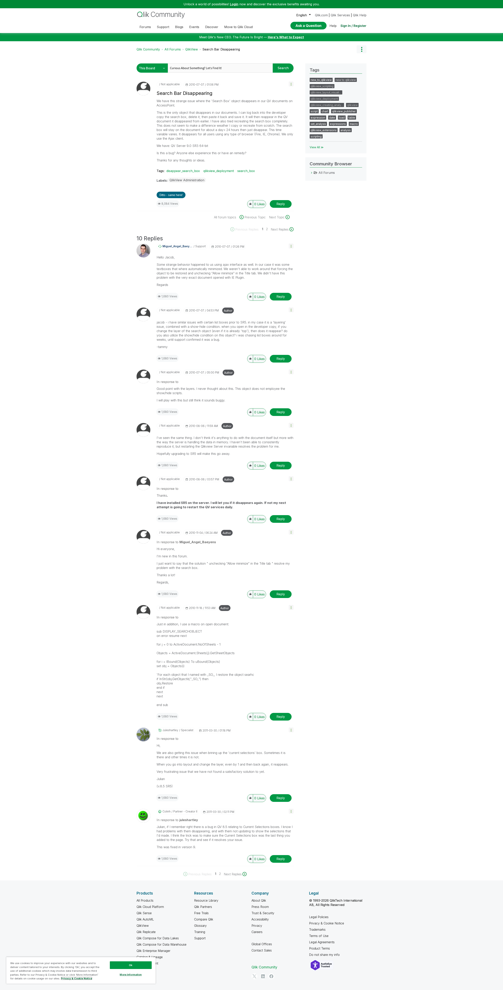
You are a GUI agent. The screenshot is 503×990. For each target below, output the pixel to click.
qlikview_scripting (322, 86)
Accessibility (260, 919)
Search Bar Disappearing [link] (221, 49)
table (352, 117)
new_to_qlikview (321, 80)
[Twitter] (254, 976)
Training (199, 932)
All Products (145, 900)
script (314, 111)
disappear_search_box (183, 171)
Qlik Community (148, 49)
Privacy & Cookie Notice (326, 923)
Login (234, 4)
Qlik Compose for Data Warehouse (161, 944)
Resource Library (206, 900)
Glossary (200, 926)
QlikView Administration (187, 180)
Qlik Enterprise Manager (153, 951)
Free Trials (201, 913)
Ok (130, 965)
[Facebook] (271, 976)
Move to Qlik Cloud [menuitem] (238, 27)
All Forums (172, 49)
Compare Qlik (203, 919)
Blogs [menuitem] (179, 27)
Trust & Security (263, 913)
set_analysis (318, 123)
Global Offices (262, 944)
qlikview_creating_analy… (327, 105)
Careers (257, 932)
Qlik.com (321, 15)
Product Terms (319, 948)
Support (200, 938)
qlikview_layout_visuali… (326, 92)
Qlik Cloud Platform (150, 907)
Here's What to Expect (286, 37)
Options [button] (361, 49)
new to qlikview (346, 80)
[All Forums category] (312, 172)
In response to (167, 382)
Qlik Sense (144, 913)
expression (318, 117)
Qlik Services (340, 15)
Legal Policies (319, 917)
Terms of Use (319, 936)
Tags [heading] (314, 69)
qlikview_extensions (324, 130)
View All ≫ (317, 147)
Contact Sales (262, 950)
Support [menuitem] (163, 27)
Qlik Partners (203, 907)
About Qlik (259, 900)
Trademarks (317, 929)
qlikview (352, 105)
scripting (316, 136)
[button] (291, 84)
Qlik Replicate (146, 932)
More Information (131, 974)
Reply (280, 204)
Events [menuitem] (194, 27)
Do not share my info (325, 955)
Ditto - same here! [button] (171, 195)
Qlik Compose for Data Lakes (158, 938)
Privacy (257, 926)
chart (325, 111)
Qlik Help (359, 15)
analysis (346, 130)
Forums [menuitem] (145, 27)
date (332, 117)
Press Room (260, 907)
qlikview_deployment (218, 171)
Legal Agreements (322, 942)
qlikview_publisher (344, 111)
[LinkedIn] (263, 976)
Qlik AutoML (145, 919)
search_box (246, 171)
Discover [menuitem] (211, 27)
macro (354, 123)
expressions (338, 123)
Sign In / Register (353, 26)
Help (333, 26)
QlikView (191, 49)
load (342, 117)
